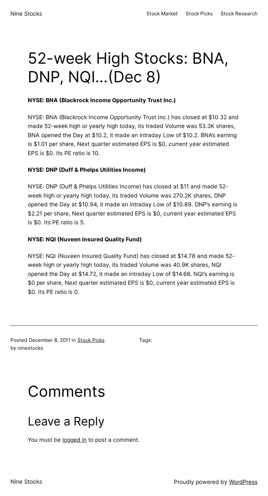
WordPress (243, 481)
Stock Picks (91, 340)
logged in (74, 439)
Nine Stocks (26, 13)
